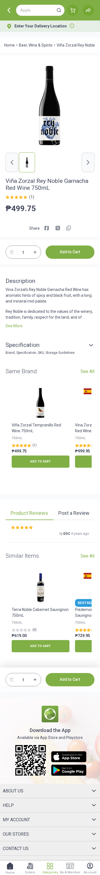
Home (9, 45)
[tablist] (50, 514)
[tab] (29, 514)
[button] (59, 10)
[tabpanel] (50, 534)
